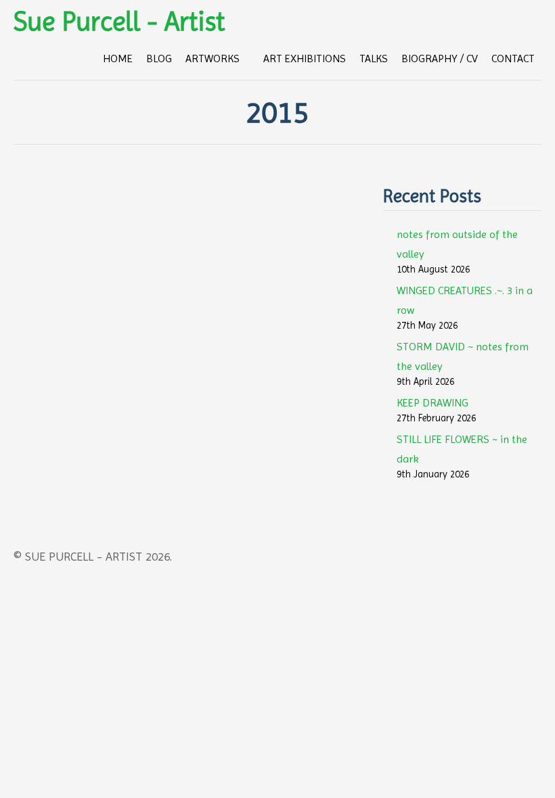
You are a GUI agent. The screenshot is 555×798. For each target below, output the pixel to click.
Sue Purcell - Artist (119, 21)
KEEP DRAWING (432, 402)
